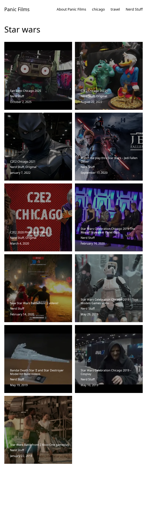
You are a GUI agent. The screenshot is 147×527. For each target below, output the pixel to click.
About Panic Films (71, 9)
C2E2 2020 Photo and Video (22, 186)
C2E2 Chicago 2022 (87, 44)
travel (115, 9)
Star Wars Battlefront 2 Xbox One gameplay (33, 398)
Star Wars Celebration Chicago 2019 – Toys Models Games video (103, 258)
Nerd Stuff (134, 9)
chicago (98, 9)
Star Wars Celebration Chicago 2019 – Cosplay (106, 327)
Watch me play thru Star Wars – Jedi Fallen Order (108, 115)
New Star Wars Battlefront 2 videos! (28, 256)
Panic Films (17, 9)
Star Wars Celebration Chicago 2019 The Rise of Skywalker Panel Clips (107, 188)
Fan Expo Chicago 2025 (19, 44)
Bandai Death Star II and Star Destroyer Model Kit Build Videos (38, 329)
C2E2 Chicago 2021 (17, 115)
